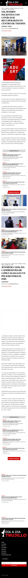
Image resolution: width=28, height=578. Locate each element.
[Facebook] (2, 33)
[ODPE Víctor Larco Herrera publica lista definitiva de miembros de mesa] (14, 222)
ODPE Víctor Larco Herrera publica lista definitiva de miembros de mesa (13, 164)
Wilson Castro (7, 30)
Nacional (5, 171)
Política (4, 153)
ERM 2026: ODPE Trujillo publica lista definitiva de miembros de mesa (12, 155)
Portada (9, 26)
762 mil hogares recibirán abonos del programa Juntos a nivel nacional (12, 173)
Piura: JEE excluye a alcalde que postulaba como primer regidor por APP (13, 183)
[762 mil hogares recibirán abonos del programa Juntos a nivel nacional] (14, 243)
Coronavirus (6, 8)
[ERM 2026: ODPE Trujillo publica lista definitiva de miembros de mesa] (14, 200)
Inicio (2, 8)
